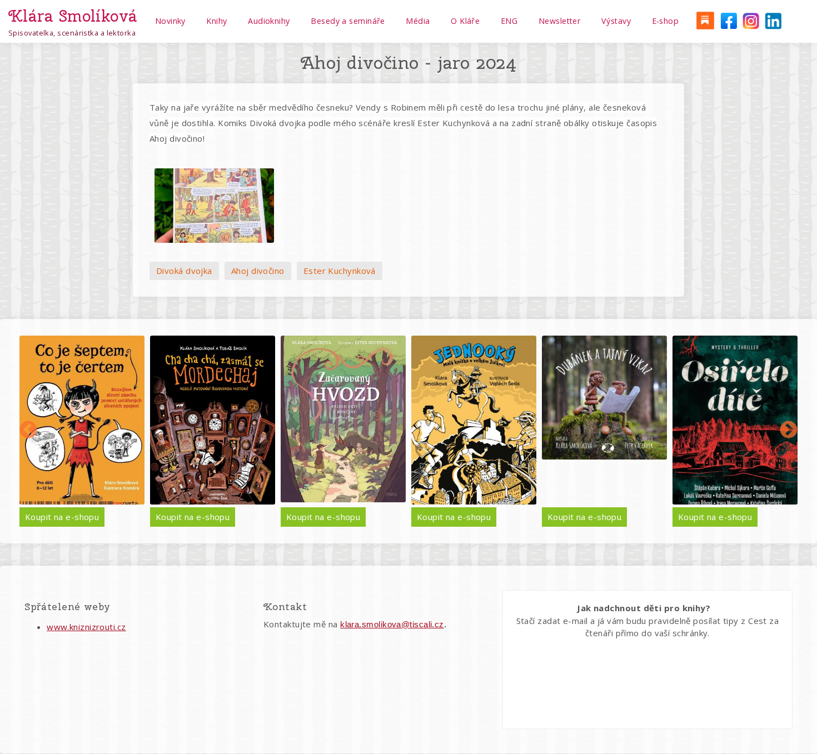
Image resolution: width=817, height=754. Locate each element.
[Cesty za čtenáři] (705, 20)
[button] (214, 205)
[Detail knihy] (82, 420)
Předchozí (28, 430)
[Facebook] (728, 20)
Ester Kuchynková (339, 270)
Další (788, 430)
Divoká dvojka (184, 270)
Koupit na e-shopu (62, 516)
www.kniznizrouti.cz (86, 626)
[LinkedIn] (773, 20)
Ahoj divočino (258, 270)
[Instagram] (750, 20)
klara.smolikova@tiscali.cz (392, 624)
